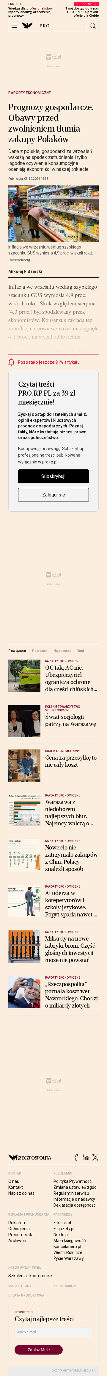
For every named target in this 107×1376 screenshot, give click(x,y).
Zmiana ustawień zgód (75, 1187)
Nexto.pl (61, 1234)
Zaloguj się (53, 495)
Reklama (16, 1222)
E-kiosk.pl (62, 1222)
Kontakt (15, 1187)
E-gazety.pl (64, 1228)
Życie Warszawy (69, 1258)
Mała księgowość (70, 1240)
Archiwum (18, 1240)
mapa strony (20, 1286)
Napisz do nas (21, 1193)
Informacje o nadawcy (74, 1199)
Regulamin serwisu (71, 1193)
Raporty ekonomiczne (29, 93)
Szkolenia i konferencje (30, 1275)
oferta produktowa (26, 1295)
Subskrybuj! (53, 476)
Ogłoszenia (19, 1228)
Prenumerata (21, 1234)
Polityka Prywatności (73, 1181)
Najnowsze (62, 651)
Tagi (80, 651)
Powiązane (17, 651)
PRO (45, 26)
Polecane (39, 651)
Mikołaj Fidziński (25, 271)
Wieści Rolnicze (68, 1252)
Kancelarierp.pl (67, 1246)
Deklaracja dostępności (75, 1205)
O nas (13, 1181)
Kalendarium (65, 1286)
